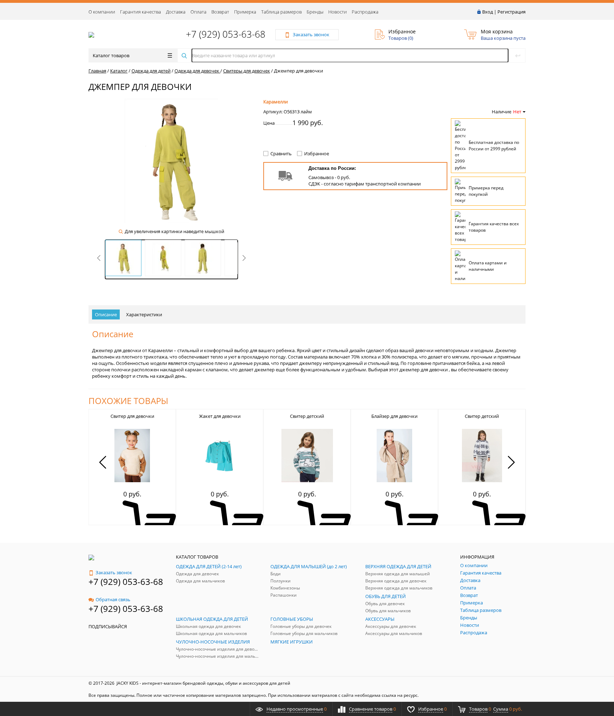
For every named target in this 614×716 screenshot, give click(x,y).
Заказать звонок (114, 572)
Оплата (198, 12)
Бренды (315, 12)
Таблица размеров (281, 12)
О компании (101, 12)
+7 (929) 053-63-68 (225, 34)
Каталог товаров (111, 55)
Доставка (175, 12)
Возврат (220, 12)
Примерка (245, 12)
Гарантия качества (140, 12)
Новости (337, 12)
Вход (487, 12)
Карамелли (275, 101)
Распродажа (365, 12)
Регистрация (511, 12)
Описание (106, 314)
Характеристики (144, 314)
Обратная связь (113, 599)
